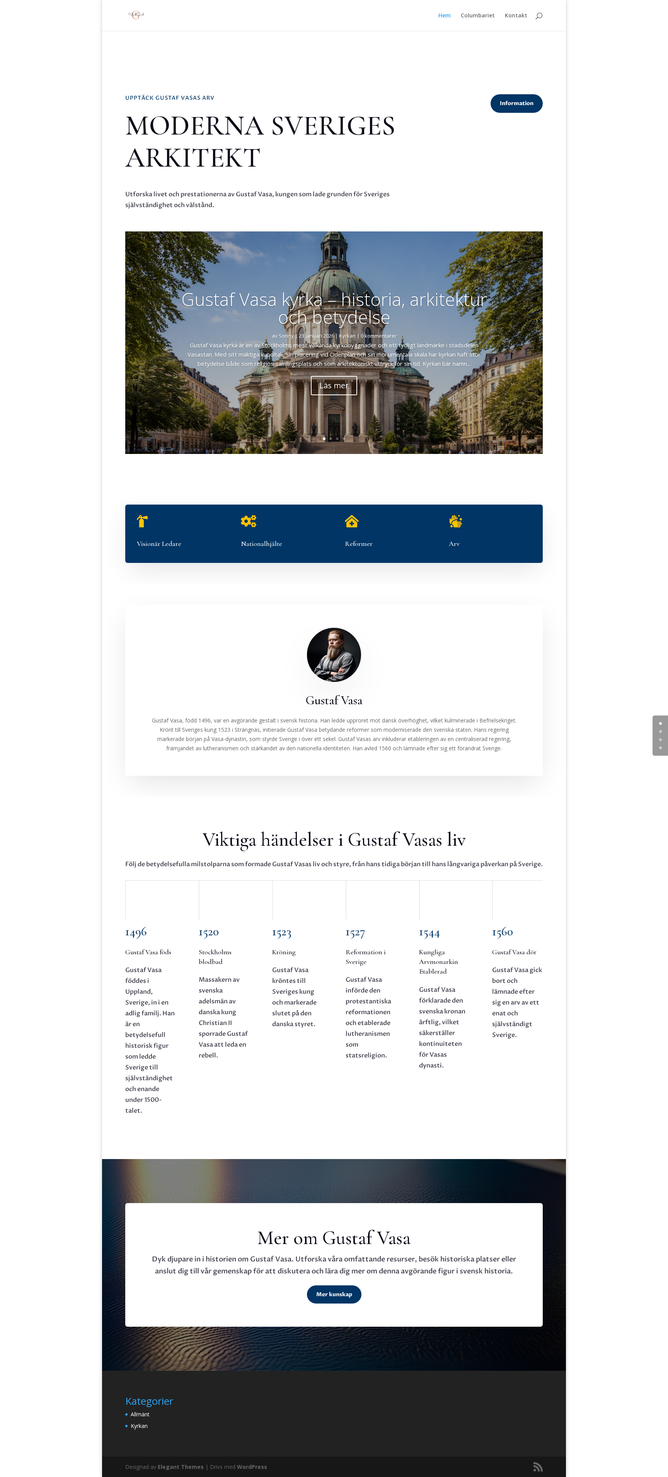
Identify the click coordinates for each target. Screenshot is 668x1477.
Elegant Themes (181, 1466)
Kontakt (516, 16)
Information (516, 103)
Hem (444, 16)
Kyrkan (347, 335)
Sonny (286, 335)
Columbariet (478, 16)
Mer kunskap (334, 1294)
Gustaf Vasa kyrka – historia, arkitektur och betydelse (334, 308)
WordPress (252, 1466)
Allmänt (140, 1414)
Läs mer (334, 385)
